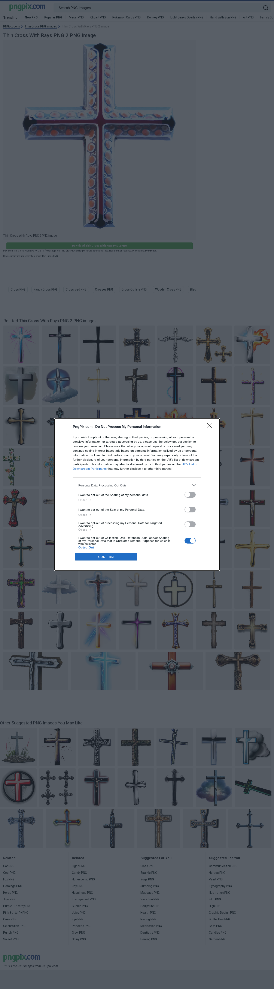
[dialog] (137, 494)
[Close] (211, 427)
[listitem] (137, 485)
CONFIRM (106, 557)
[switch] (190, 495)
